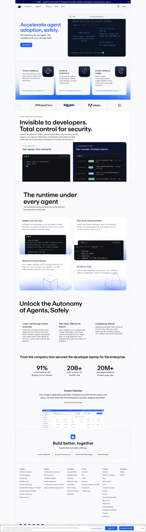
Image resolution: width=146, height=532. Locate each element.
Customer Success (108, 488)
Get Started (26, 45)
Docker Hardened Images (84, 454)
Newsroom (105, 500)
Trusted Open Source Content (54, 484)
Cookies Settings (96, 528)
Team (84, 478)
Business (85, 481)
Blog (103, 478)
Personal (85, 472)
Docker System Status (109, 497)
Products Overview (25, 472)
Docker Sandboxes (44, 454)
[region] (73, 528)
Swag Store (106, 503)
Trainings (70, 478)
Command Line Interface (52, 472)
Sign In (124, 6)
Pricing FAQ (85, 488)
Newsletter (70, 494)
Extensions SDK (72, 481)
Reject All (111, 528)
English (122, 472)
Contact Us (106, 516)
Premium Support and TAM (90, 484)
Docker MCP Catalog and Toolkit (30, 488)
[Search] (118, 6)
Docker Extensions (50, 481)
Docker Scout (23, 481)
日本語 (122, 475)
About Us (105, 472)
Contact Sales (86, 491)
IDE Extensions (48, 475)
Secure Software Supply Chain (54, 488)
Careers (105, 513)
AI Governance (24, 497)
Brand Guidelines (107, 507)
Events (104, 494)
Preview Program (72, 491)
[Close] (143, 528)
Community (70, 484)
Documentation (72, 472)
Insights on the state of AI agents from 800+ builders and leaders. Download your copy (76, 2)
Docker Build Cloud (25, 484)
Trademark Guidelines (109, 510)
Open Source (71, 488)
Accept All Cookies (126, 528)
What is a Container (108, 475)
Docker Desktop (103, 454)
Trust (104, 484)
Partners (105, 491)
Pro (83, 475)
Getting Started (72, 475)
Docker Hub (23, 478)
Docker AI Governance (62, 454)
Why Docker (106, 481)
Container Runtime (50, 478)
